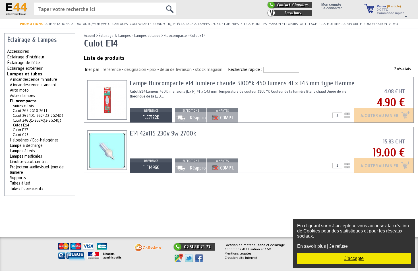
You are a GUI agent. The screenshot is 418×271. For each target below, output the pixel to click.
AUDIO (76, 24)
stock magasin (208, 69)
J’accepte (354, 258)
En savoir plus (311, 246)
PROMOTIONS (31, 24)
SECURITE (354, 24)
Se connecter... (332, 8)
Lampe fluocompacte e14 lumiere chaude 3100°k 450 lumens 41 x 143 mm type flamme (242, 83)
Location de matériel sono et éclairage (255, 245)
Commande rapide (390, 13)
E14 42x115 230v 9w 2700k (163, 133)
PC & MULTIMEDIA (331, 24)
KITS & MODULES (254, 24)
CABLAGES (120, 24)
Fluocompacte (23, 100)
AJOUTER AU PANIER (380, 115)
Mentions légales (238, 253)
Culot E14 (198, 35)
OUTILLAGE (308, 24)
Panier (389, 6)
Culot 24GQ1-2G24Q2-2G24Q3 (37, 120)
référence (112, 69)
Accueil (89, 35)
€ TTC (382, 9)
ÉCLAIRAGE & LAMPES (193, 24)
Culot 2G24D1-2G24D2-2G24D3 (38, 115)
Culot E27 (20, 130)
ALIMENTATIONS (57, 24)
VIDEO (393, 24)
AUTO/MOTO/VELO (97, 24)
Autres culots (23, 105)
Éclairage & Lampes (115, 35)
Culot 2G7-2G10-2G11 (30, 110)
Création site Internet (241, 257)
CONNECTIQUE (164, 24)
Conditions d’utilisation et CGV (248, 249)
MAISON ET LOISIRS (283, 24)
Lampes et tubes (24, 74)
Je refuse (338, 246)
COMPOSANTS (141, 24)
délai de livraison (176, 69)
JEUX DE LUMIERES (225, 24)
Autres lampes (22, 95)
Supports (18, 177)
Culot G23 (20, 134)
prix (153, 69)
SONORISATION (375, 24)
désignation (135, 69)
